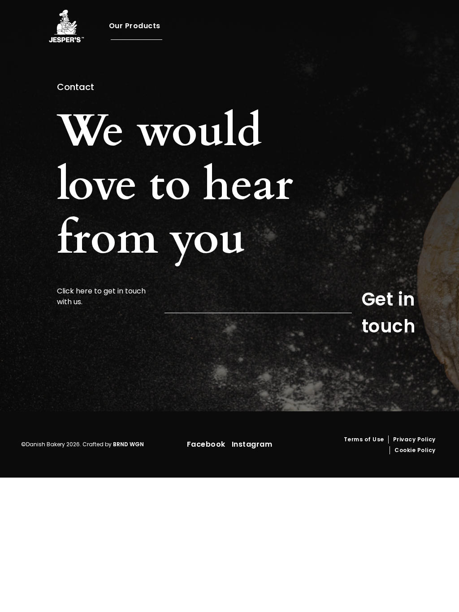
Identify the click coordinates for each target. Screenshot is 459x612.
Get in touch (389, 313)
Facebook (206, 444)
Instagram (252, 444)
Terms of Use (364, 439)
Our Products (134, 26)
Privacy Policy (414, 439)
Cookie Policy (415, 450)
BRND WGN (128, 444)
